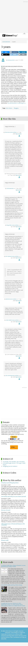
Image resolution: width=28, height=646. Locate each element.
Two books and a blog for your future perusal (13, 496)
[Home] (10, 36)
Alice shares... (9, 108)
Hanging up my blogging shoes (9, 482)
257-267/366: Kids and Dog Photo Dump (11, 585)
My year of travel (5, 510)
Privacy (3, 632)
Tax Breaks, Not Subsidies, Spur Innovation (14, 461)
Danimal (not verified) (11, 299)
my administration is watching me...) (17, 103)
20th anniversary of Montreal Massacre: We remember (13, 524)
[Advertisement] (14, 17)
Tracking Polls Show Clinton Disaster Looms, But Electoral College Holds (13, 566)
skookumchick (10, 60)
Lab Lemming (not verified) (11, 375)
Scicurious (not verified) (10, 132)
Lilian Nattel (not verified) (12, 320)
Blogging (16, 108)
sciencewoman (6, 41)
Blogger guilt (4, 540)
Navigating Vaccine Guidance (10, 466)
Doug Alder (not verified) (12, 225)
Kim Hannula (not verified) (11, 256)
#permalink (18, 134)
